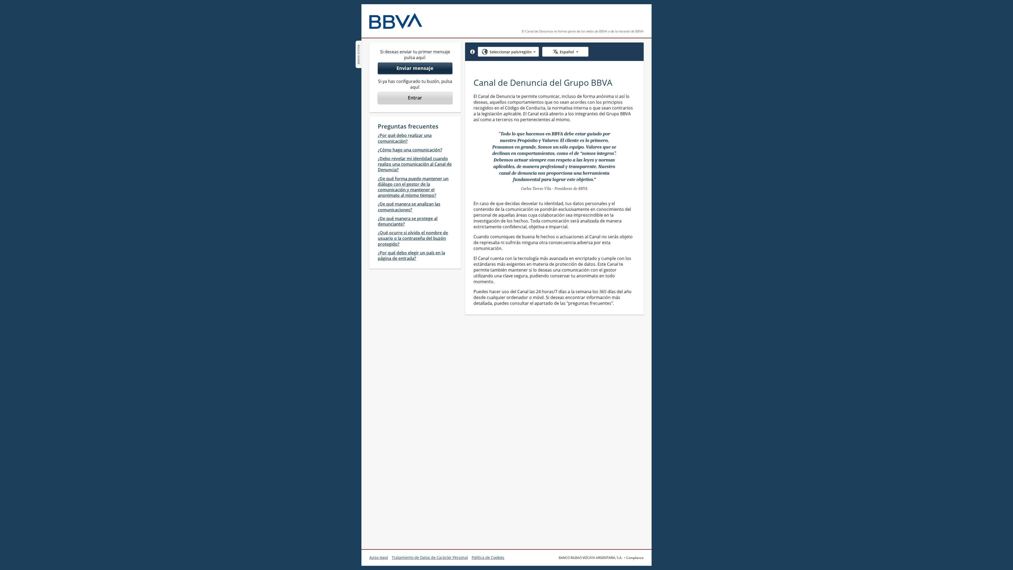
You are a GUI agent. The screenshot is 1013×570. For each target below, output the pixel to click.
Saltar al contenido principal (35, 7)
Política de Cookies (488, 557)
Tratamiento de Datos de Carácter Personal (430, 557)
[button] (472, 52)
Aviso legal (378, 557)
